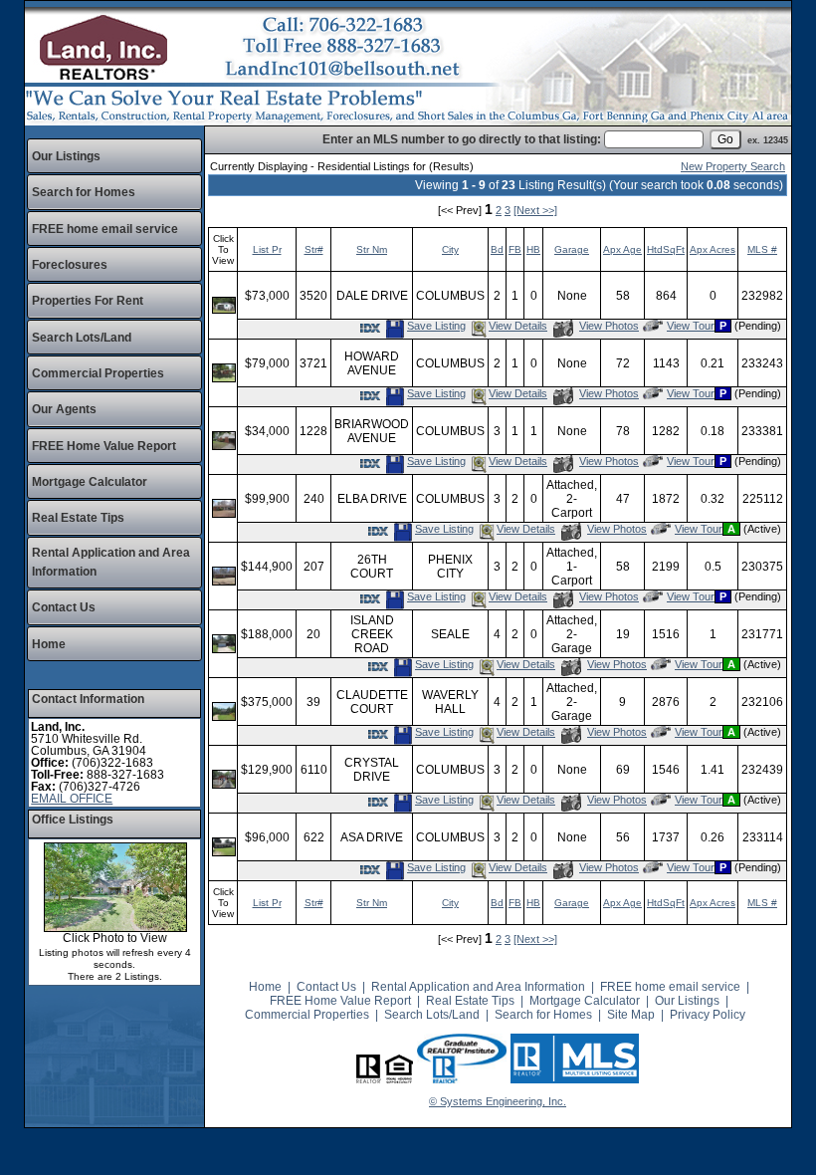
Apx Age (622, 249)
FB (515, 249)
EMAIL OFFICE (71, 799)
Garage (571, 249)
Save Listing (436, 326)
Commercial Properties (98, 373)
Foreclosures (69, 265)
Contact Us (64, 607)
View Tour (690, 326)
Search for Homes (83, 192)
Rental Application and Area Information (478, 987)
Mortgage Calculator (89, 482)
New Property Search (733, 166)
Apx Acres (712, 249)
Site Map (631, 1015)
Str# (314, 249)
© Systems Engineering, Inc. (497, 1101)
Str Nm (371, 249)
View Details (518, 326)
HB (533, 249)
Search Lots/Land (81, 338)
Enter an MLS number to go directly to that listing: (461, 139)
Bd (497, 249)
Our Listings (66, 156)
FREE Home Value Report (104, 446)
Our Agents (64, 409)
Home (49, 644)
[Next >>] (535, 210)
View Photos (608, 326)
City (450, 249)
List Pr (267, 249)
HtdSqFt (666, 249)
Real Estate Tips (78, 518)
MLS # (762, 249)
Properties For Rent (87, 301)
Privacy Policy (707, 1015)
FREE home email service (105, 229)
